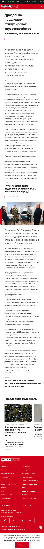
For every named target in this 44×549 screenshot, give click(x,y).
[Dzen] (5, 520)
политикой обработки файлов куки (28, 540)
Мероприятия (26, 470)
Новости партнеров (28, 473)
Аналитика (4, 477)
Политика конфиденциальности (11, 526)
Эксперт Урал (5, 505)
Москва (3, 487)
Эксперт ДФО (5, 498)
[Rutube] (22, 520)
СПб (2, 491)
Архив (24, 487)
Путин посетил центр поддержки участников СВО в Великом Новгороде (20, 188)
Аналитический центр (30, 484)
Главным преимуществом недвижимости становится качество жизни (17, 431)
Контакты (25, 495)
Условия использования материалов (13, 529)
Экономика (4, 466)
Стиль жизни (26, 466)
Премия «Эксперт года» (30, 480)
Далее (7, 182)
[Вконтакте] (13, 520)
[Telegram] (30, 520)
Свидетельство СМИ (29, 498)
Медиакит (25, 502)
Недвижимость (27, 477)
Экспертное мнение (12, 424)
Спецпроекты (26, 505)
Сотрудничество (28, 491)
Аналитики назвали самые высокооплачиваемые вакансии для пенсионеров (23, 383)
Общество (4, 470)
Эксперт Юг (5, 502)
